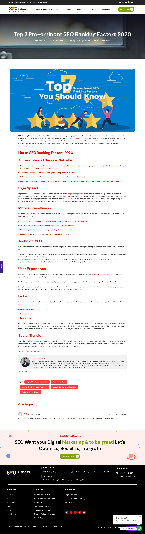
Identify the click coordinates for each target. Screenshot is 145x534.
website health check (30, 392)
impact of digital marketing (37, 382)
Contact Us (106, 9)
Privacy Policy (103, 527)
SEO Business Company (79, 138)
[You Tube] (84, 512)
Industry (80, 9)
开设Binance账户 (30, 414)
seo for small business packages (34, 387)
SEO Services (69, 141)
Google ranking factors (75, 194)
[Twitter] (126, 2)
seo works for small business (64, 387)
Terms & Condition (117, 527)
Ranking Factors (59, 382)
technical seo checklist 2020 (30, 259)
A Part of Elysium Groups (52, 526)
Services (68, 9)
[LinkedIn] (129, 2)
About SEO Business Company (47, 9)
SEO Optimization (103, 41)
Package (92, 9)
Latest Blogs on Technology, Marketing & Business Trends (76, 41)
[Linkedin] (20, 371)
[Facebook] (120, 2)
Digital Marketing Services (35, 351)
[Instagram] (123, 2)
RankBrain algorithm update (99, 274)
